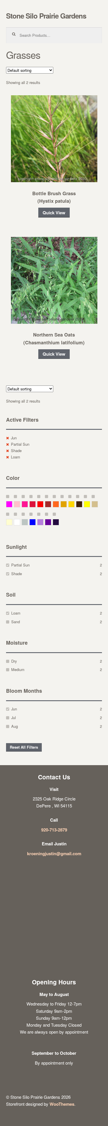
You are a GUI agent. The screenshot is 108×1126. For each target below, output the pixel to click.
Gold (74, 504)
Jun (14, 437)
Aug (14, 726)
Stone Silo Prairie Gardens (46, 16)
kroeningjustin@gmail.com (54, 853)
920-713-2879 (54, 830)
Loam (15, 457)
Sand (15, 621)
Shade (16, 450)
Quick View (54, 212)
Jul (13, 717)
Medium (17, 669)
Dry (14, 661)
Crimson (35, 504)
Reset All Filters (24, 747)
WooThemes (62, 1104)
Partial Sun (20, 444)
